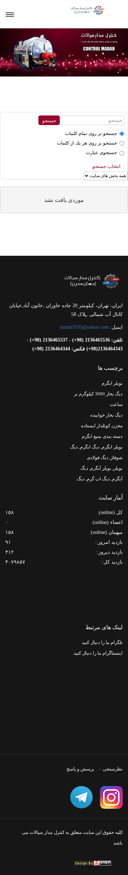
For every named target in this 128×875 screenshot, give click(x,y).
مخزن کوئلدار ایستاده (102, 425)
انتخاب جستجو (106, 166)
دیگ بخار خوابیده (106, 415)
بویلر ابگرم (112, 383)
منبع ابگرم (91, 436)
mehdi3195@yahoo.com (84, 327)
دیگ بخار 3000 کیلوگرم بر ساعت (98, 399)
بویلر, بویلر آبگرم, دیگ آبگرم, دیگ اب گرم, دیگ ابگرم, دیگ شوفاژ (100, 478)
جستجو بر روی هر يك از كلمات (87, 143)
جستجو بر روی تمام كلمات (91, 133)
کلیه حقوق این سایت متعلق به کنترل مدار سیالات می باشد (72, 838)
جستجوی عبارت (101, 152)
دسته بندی (113, 436)
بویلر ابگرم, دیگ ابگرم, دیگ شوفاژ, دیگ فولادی (96, 452)
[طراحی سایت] (93, 863)
